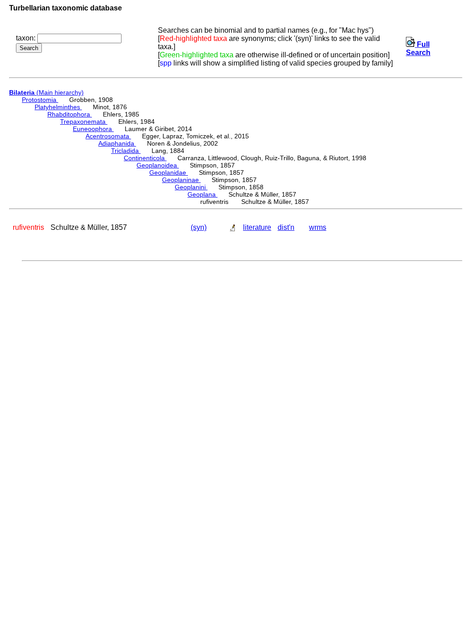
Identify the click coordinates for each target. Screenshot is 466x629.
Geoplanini (191, 187)
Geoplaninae (181, 179)
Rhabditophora (69, 114)
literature (257, 227)
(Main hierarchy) (46, 92)
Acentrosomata (108, 136)
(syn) (199, 227)
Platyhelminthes (58, 107)
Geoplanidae (168, 172)
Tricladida (126, 150)
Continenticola (145, 158)
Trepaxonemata (83, 121)
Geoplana (202, 194)
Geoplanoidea (158, 165)
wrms (317, 227)
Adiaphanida (117, 143)
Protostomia (40, 99)
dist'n (286, 227)
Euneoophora (93, 128)
